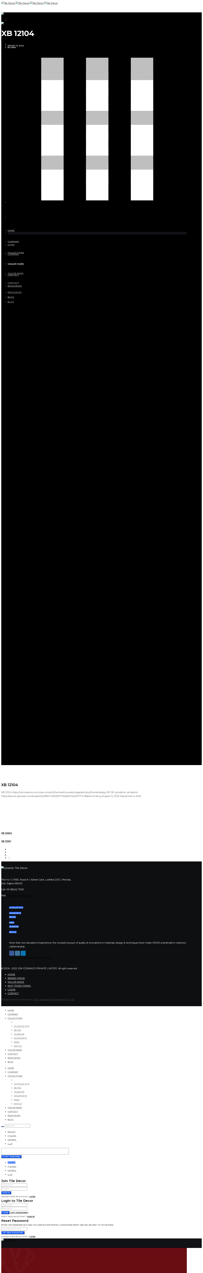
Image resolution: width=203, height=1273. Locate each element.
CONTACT (13, 993)
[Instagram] (17, 953)
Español (12, 1140)
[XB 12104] (8, 849)
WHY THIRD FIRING (19, 985)
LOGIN (11, 989)
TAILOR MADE (16, 982)
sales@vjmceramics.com (20, 895)
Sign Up (31, 1216)
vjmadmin (12, 44)
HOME (11, 974)
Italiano (12, 1136)
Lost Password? (19, 1212)
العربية (10, 1144)
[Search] (2, 1126)
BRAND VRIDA (16, 978)
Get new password (13, 1233)
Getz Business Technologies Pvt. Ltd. (54, 999)
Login (32, 1196)
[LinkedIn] (23, 953)
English (11, 1132)
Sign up (6, 1193)
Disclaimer (30, 957)
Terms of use (16, 957)
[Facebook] (11, 953)
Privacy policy (43, 957)
